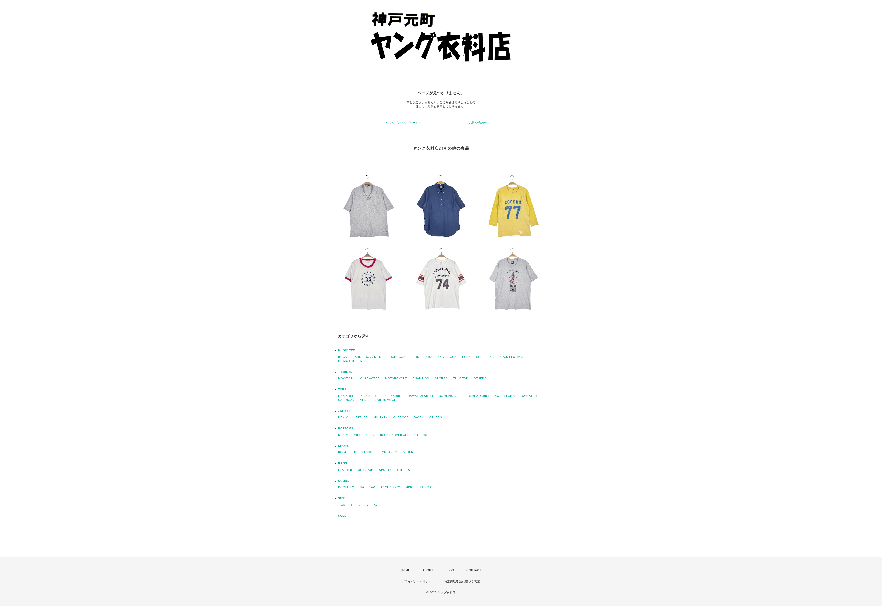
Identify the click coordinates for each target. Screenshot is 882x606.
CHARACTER (370, 378)
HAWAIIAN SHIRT (420, 395)
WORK (419, 417)
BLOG (450, 570)
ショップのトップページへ (404, 122)
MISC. (410, 487)
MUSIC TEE (346, 350)
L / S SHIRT (346, 395)
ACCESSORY (390, 487)
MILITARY (380, 417)
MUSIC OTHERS (350, 361)
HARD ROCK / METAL (368, 356)
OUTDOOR (401, 417)
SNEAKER (389, 452)
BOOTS (343, 452)
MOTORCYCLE (396, 378)
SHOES (343, 446)
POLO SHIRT (392, 395)
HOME (405, 570)
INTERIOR (427, 487)
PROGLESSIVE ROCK (441, 356)
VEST (364, 400)
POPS (466, 356)
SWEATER (529, 395)
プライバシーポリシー (417, 581)
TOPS (342, 389)
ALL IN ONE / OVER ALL (391, 435)
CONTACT (473, 570)
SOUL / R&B (485, 356)
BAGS (342, 463)
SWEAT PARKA (506, 395)
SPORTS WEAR (385, 400)
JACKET (344, 411)
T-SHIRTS (345, 372)
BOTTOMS (345, 428)
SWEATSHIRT (479, 395)
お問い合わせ (478, 122)
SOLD (342, 515)
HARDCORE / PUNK (404, 356)
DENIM (343, 417)
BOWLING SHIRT (451, 395)
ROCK (342, 356)
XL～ (377, 504)
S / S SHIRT (369, 395)
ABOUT (428, 570)
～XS (341, 504)
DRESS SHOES (365, 452)
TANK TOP (460, 378)
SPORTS (441, 378)
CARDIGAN (346, 400)
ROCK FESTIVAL (511, 356)
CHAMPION (421, 378)
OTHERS (480, 378)
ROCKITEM (346, 487)
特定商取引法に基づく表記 (462, 581)
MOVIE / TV (346, 378)
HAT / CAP (367, 487)
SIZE (341, 498)
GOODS (343, 480)
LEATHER (361, 417)
